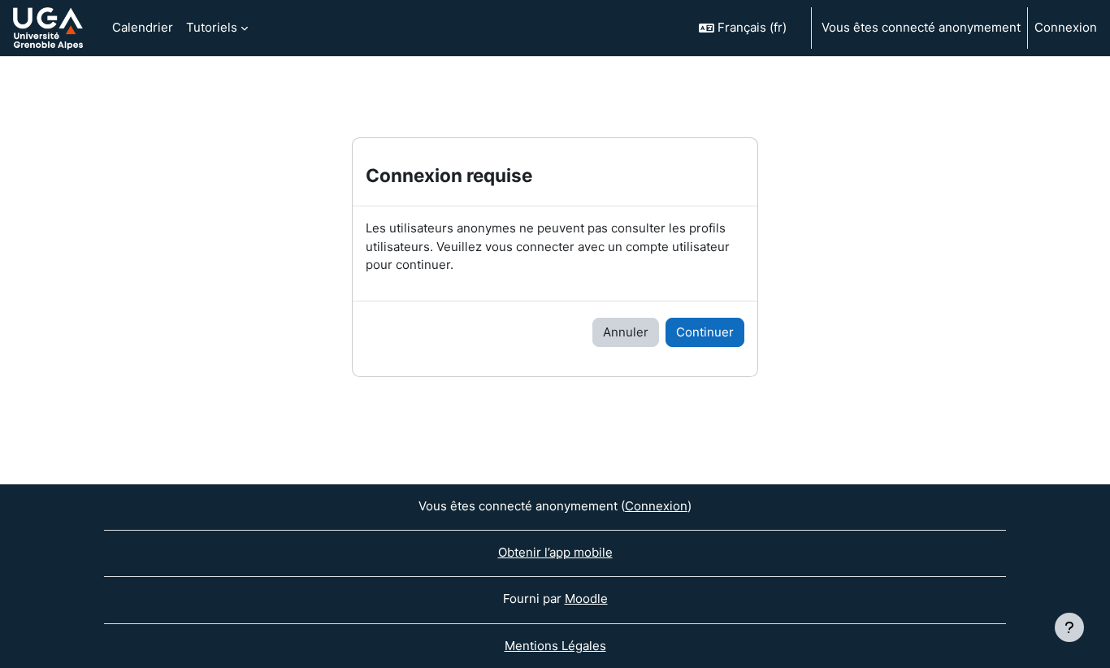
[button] (748, 28)
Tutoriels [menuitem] (211, 27)
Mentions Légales (555, 645)
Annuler (625, 332)
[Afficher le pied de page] (1069, 627)
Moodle (586, 598)
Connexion (1065, 27)
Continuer (705, 332)
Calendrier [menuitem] (142, 27)
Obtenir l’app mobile (555, 552)
